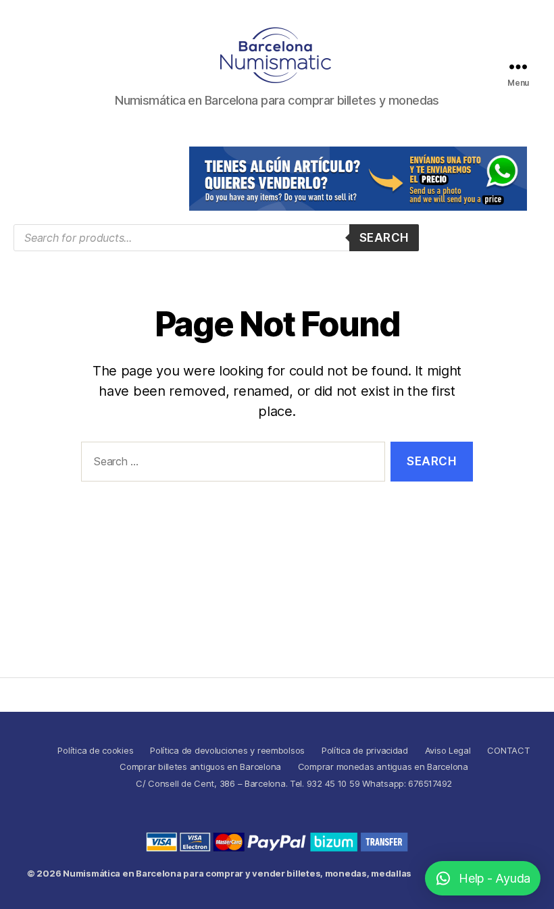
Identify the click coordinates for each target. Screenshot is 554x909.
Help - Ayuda (494, 878)
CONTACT (508, 750)
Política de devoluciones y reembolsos (227, 750)
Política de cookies (95, 750)
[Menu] (518, 66)
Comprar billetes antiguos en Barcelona (200, 766)
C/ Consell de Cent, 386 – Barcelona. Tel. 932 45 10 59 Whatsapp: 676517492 (294, 783)
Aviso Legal (448, 750)
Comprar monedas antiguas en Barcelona (383, 766)
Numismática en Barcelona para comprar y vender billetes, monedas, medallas (237, 873)
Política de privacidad (365, 750)
